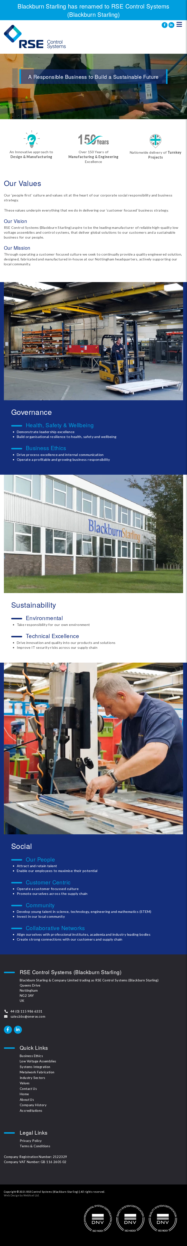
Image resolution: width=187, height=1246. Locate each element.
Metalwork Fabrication (37, 1072)
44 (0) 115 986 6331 (26, 1011)
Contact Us (28, 1089)
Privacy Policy (31, 1141)
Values (24, 1083)
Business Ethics (31, 1056)
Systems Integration (35, 1067)
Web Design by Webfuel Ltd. (21, 1195)
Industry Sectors (32, 1078)
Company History (33, 1105)
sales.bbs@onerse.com (27, 1016)
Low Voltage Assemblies (38, 1061)
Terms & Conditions (35, 1146)
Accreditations (31, 1110)
